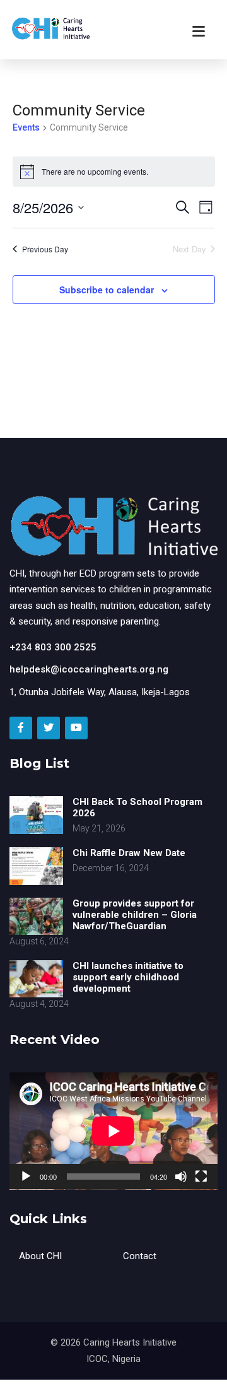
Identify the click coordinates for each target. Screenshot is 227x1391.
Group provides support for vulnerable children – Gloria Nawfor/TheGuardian (135, 915)
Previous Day (45, 249)
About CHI (40, 1256)
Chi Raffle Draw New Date (129, 853)
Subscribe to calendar (106, 289)
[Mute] (181, 1176)
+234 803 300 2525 (52, 647)
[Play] (26, 1176)
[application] (113, 1131)
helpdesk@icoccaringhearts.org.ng (88, 669)
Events (26, 127)
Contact (139, 1256)
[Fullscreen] (201, 1176)
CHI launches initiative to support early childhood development (128, 977)
